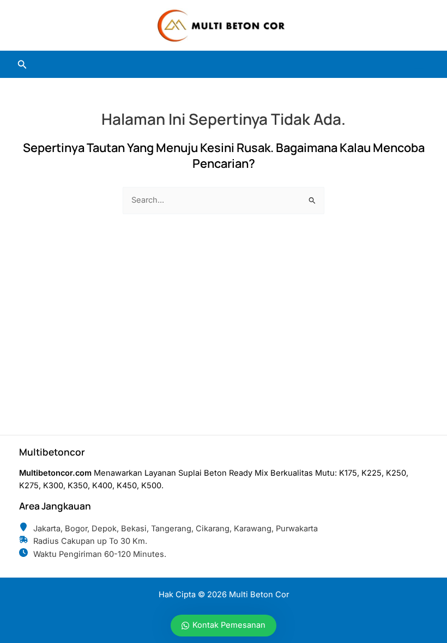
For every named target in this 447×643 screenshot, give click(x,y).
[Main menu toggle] (419, 64)
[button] (22, 64)
